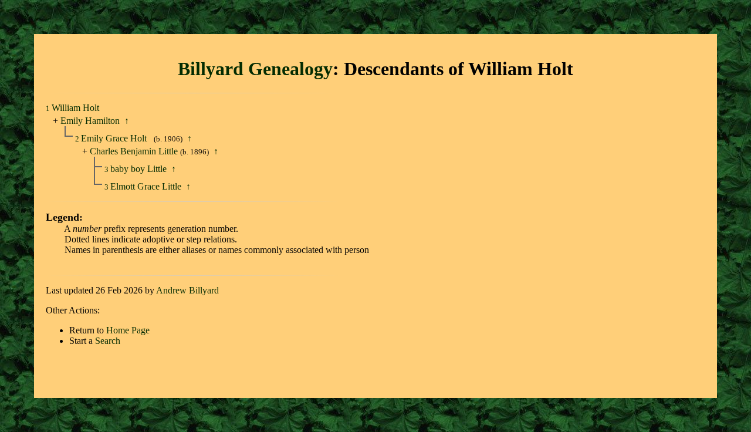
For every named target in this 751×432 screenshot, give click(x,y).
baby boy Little (139, 169)
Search (107, 341)
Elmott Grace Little (147, 186)
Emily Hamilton (90, 121)
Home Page (128, 330)
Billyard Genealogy (255, 68)
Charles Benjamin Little (134, 151)
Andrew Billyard (187, 290)
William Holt (75, 108)
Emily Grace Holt (115, 138)
